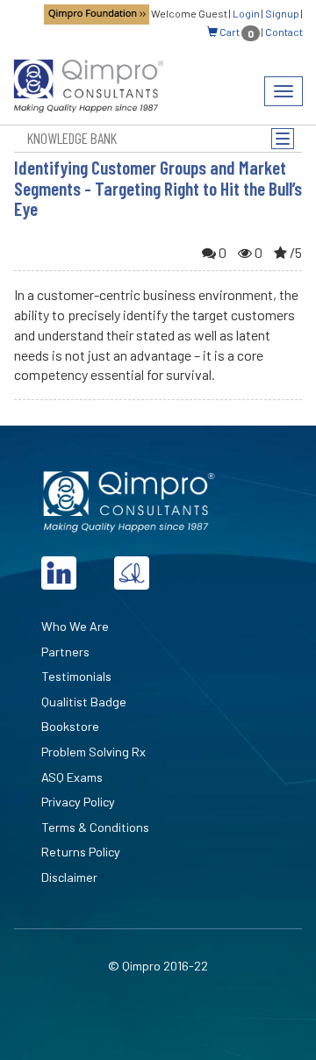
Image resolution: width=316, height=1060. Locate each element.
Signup (282, 13)
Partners (65, 651)
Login (246, 13)
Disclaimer (69, 877)
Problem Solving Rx (93, 751)
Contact (284, 31)
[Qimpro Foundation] (96, 13)
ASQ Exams (72, 777)
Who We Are (75, 626)
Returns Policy (80, 851)
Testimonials (76, 676)
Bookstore (70, 726)
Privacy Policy (78, 801)
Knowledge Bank (72, 138)
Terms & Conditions (95, 827)
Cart (236, 31)
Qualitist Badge (83, 701)
